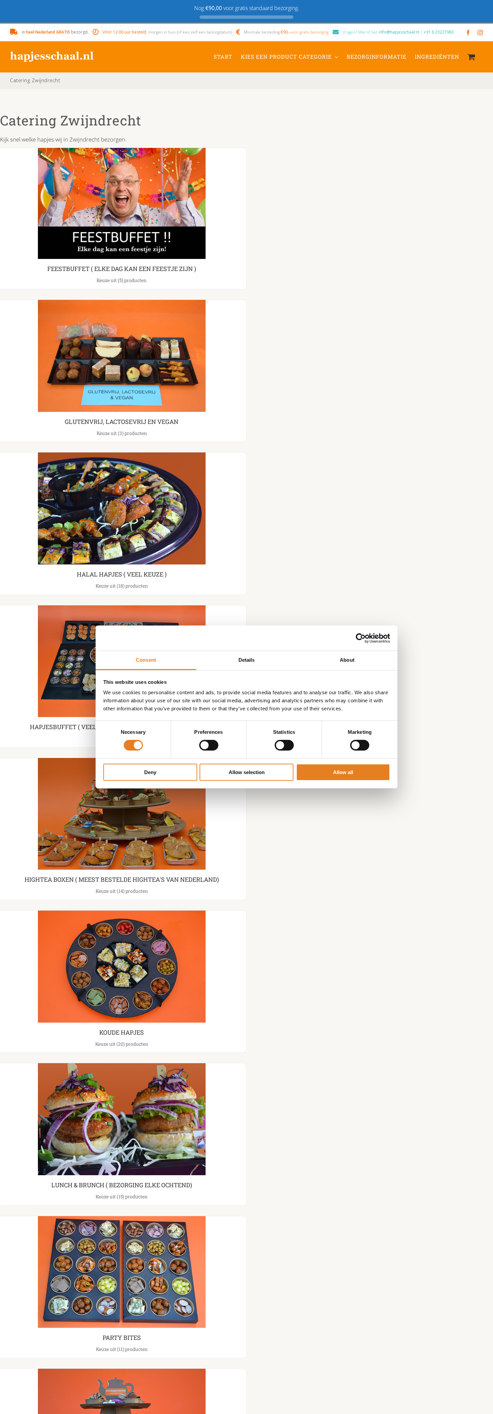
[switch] (208, 745)
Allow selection (247, 772)
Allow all (343, 772)
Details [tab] (246, 660)
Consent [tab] (146, 660)
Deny (150, 772)
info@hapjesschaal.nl (399, 32)
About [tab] (347, 660)
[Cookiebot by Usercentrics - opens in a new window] (360, 638)
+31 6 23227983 (439, 32)
